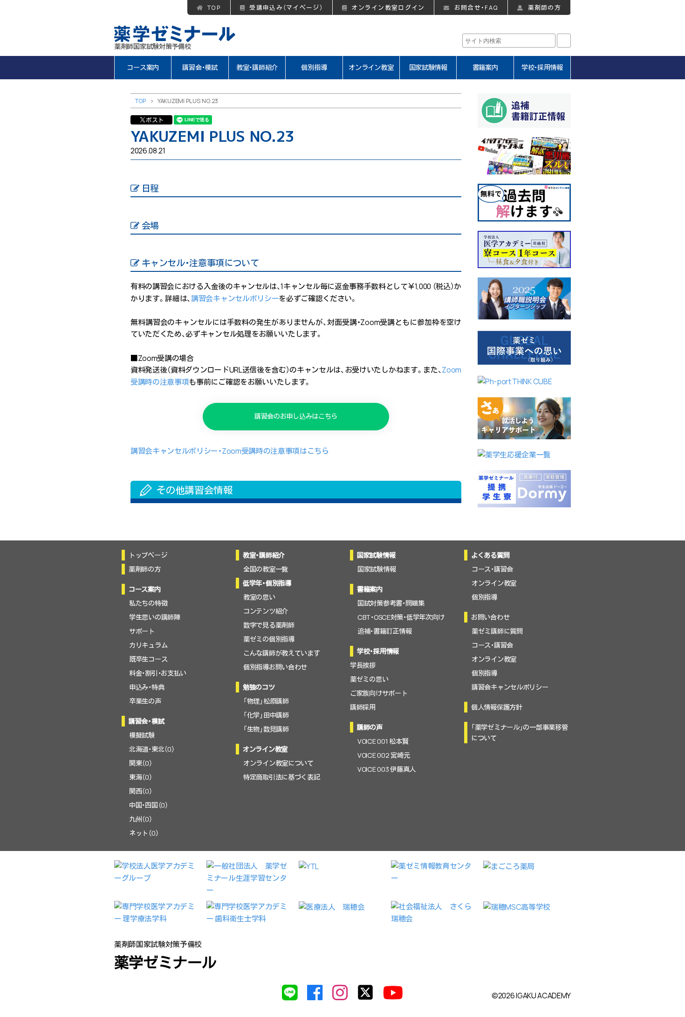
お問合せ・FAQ (476, 7)
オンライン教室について (278, 763)
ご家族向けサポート (378, 693)
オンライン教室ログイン (388, 7)
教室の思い (259, 597)
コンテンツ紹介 (265, 611)
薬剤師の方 (544, 7)
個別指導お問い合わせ (275, 667)
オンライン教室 (371, 67)
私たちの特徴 (148, 603)
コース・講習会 (492, 569)
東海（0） (140, 777)
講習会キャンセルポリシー (235, 298)
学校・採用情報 (542, 67)
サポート (142, 631)
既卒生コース (148, 659)
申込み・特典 (146, 687)
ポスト (155, 120)
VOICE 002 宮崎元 (383, 755)
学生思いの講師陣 (154, 617)
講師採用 (363, 707)
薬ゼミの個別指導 (269, 639)
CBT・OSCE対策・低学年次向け (401, 617)
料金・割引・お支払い (157, 673)
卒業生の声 (145, 701)
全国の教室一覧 (265, 569)
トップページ (148, 555)
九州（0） (140, 819)
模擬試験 (142, 735)
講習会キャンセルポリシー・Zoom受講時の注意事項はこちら (229, 451)
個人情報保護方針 (496, 707)
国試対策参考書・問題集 (391, 603)
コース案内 (143, 67)
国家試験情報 (428, 67)
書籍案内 (485, 67)
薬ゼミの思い (369, 679)
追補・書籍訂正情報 (384, 631)
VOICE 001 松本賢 (382, 741)
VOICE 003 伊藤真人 (386, 769)
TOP (214, 7)
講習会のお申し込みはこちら (295, 416)
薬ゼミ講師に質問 (497, 631)
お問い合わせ (490, 617)
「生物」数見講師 (266, 729)
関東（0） (140, 763)
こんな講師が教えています (281, 653)
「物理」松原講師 (266, 701)
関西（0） (140, 791)
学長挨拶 (363, 665)
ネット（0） (143, 833)
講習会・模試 (199, 67)
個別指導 (314, 67)
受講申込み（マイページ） (285, 7)
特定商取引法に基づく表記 (281, 777)
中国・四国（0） (148, 805)
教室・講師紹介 (257, 67)
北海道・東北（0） (151, 749)
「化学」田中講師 (266, 715)
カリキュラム (148, 645)
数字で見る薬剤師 (269, 625)
